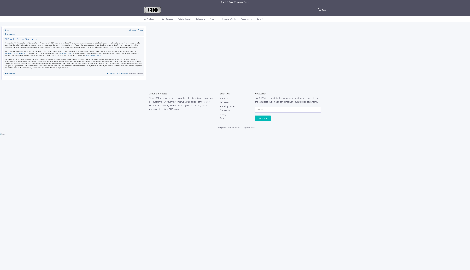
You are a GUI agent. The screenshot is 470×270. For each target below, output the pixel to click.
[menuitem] (7, 30)
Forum (212, 19)
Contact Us (225, 110)
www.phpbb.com (65, 53)
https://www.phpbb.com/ (94, 55)
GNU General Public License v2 (15, 53)
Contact (260, 19)
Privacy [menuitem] (223, 114)
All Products (149, 19)
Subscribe (263, 118)
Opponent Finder (229, 19)
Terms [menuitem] (222, 118)
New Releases (167, 19)
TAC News (224, 102)
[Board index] (152, 10)
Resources (245, 19)
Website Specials (184, 19)
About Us (224, 98)
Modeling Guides (227, 106)
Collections (200, 19)
